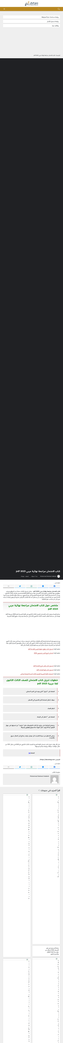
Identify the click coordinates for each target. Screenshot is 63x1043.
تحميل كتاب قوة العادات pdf (45, 670)
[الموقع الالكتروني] (48, 779)
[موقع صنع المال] (31, 3)
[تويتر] (20, 586)
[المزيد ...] (8, 586)
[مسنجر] (43, 586)
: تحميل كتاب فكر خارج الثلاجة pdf (43, 666)
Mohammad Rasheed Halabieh (48, 576)
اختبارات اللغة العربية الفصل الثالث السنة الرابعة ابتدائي (37, 674)
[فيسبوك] (54, 586)
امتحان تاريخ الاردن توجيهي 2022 (43, 653)
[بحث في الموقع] (59, 9)
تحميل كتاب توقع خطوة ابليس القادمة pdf (40, 649)
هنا (29, 753)
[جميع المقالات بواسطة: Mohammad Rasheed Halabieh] (54, 779)
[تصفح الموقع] (4, 9)
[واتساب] (31, 586)
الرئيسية (58, 55)
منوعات (22, 576)
